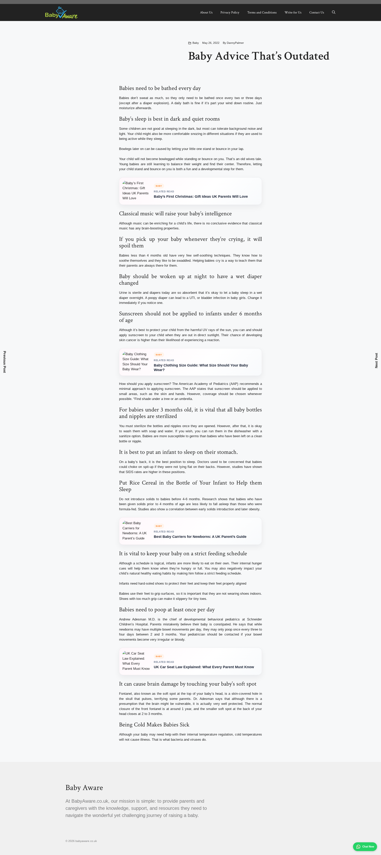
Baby (195, 42)
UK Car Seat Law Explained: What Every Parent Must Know (204, 667)
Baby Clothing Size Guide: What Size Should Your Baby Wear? (201, 367)
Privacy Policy (229, 12)
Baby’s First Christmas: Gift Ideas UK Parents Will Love (201, 196)
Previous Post (5, 362)
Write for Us (293, 12)
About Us (206, 12)
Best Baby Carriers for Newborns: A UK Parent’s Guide (200, 537)
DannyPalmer (235, 42)
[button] (333, 12)
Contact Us (316, 12)
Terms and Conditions (262, 12)
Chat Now (368, 846)
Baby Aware (84, 787)
